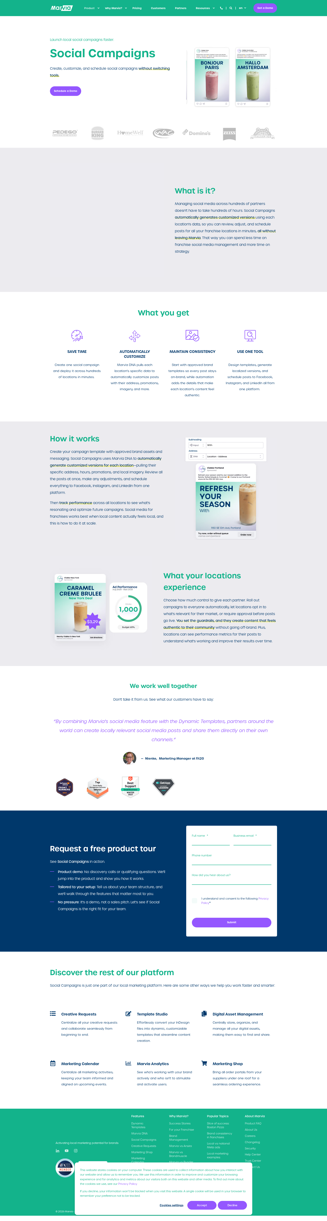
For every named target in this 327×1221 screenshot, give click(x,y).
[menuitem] (98, 8)
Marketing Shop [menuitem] (142, 1152)
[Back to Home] (62, 8)
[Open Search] (231, 8)
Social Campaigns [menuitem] (143, 1139)
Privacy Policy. (127, 1184)
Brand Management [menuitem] (178, 1137)
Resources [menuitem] (203, 8)
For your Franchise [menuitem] (181, 1129)
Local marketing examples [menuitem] (217, 1155)
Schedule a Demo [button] (65, 91)
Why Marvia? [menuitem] (113, 8)
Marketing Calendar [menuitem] (138, 1160)
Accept (202, 1205)
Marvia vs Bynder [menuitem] (181, 1162)
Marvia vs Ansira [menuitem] (180, 1146)
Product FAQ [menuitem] (253, 1123)
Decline (232, 1205)
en (240, 8)
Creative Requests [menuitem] (143, 1146)
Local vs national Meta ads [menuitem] (218, 1145)
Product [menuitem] (89, 8)
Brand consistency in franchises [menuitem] (219, 1135)
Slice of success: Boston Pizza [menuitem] (218, 1125)
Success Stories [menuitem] (180, 1123)
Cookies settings (171, 1205)
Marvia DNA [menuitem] (139, 1133)
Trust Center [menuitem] (253, 1160)
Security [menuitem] (250, 1148)
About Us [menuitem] (251, 1129)
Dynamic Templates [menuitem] (138, 1125)
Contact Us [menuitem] (252, 1167)
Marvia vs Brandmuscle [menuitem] (178, 1154)
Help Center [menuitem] (253, 1154)
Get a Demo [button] (265, 7)
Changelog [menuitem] (252, 1142)
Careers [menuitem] (250, 1136)
